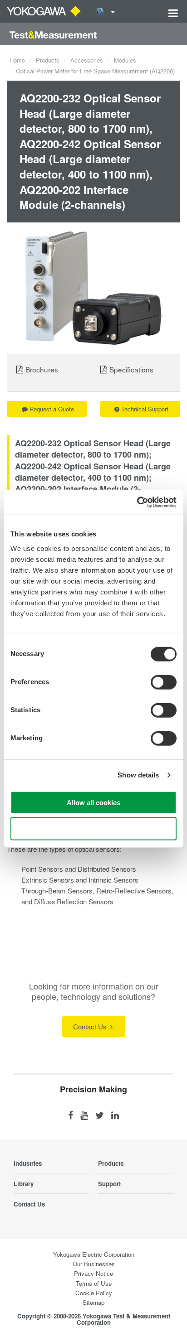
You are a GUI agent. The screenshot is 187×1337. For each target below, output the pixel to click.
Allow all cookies (93, 802)
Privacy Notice (93, 1273)
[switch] (164, 682)
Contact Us (90, 1026)
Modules (125, 60)
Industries (28, 1163)
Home (17, 60)
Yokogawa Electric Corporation (93, 1254)
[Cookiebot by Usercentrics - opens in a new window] (137, 502)
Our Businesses (94, 1264)
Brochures (41, 369)
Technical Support (144, 409)
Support (109, 1183)
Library (24, 1183)
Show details (138, 775)
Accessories (86, 60)
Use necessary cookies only (93, 829)
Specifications (131, 369)
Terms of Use (94, 1283)
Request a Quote (52, 409)
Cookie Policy (93, 1293)
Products (47, 60)
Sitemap (93, 1302)
